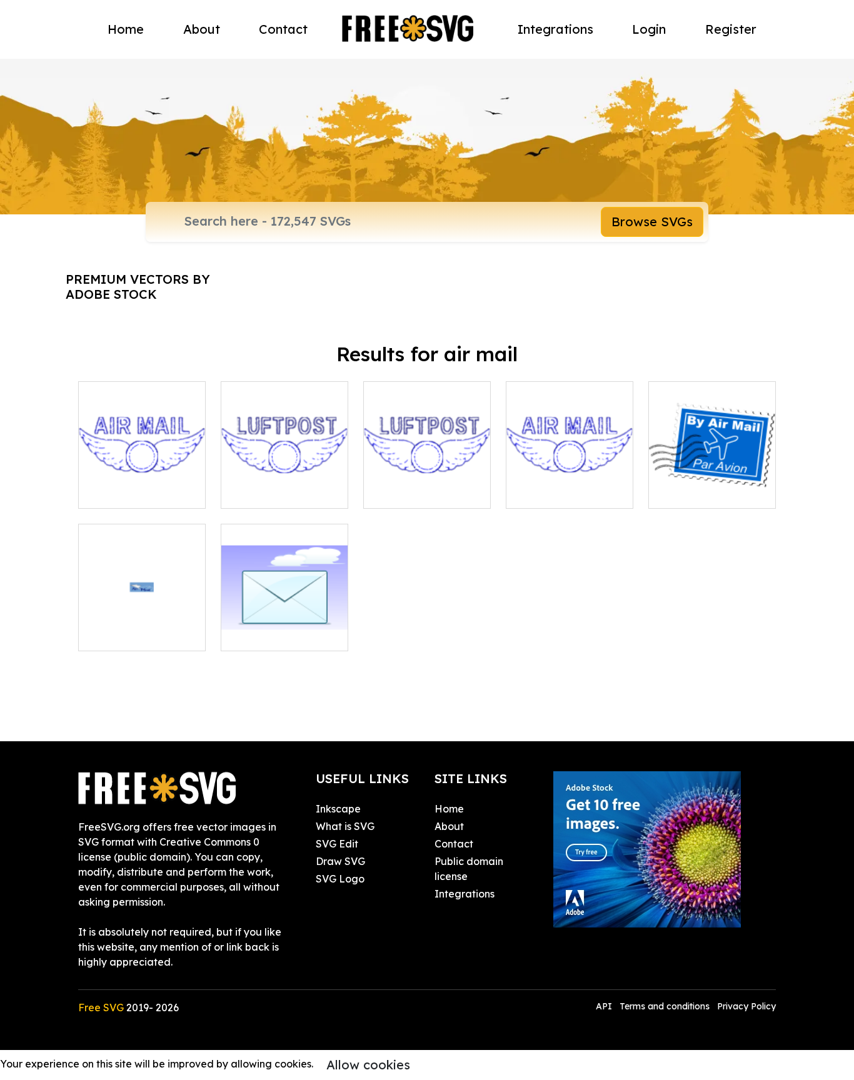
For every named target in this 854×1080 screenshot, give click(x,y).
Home (126, 29)
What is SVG (345, 826)
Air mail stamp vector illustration (142, 484)
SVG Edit (337, 844)
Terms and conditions (665, 1006)
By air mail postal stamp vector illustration (712, 476)
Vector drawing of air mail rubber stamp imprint (569, 476)
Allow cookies (368, 1064)
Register (730, 29)
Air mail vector (127, 634)
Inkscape (338, 808)
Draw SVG (340, 861)
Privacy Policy (746, 1006)
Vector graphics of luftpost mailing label (427, 476)
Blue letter (259, 634)
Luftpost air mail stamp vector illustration (284, 476)
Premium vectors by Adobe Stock (138, 286)
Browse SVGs (652, 221)
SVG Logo (340, 878)
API (605, 1006)
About (201, 29)
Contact (283, 29)
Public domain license (469, 868)
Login (649, 29)
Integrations (555, 29)
